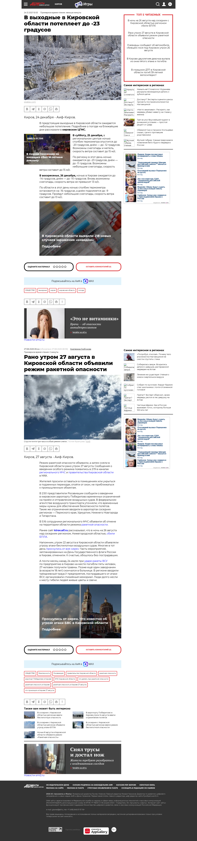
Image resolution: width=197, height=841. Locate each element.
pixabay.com (30, 102)
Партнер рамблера (72, 830)
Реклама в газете (75, 788)
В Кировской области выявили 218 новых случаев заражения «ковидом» (76, 238)
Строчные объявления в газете (102, 788)
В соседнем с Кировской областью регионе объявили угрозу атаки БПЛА (51, 725)
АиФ (88, 441)
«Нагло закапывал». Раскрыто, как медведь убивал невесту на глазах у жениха (154, 112)
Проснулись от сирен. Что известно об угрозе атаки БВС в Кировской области (75, 621)
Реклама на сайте (55, 788)
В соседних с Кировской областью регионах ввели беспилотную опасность (49, 715)
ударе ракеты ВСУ (96, 561)
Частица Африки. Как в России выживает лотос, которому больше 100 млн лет (154, 407)
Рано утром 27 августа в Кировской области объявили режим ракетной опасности (148, 35)
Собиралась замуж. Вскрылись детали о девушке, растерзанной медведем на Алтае (153, 367)
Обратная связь (147, 785)
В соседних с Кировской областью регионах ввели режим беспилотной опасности (102, 725)
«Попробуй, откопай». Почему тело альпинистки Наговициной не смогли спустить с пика (154, 356)
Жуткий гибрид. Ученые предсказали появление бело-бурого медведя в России (155, 142)
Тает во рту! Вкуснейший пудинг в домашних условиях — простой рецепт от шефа (153, 122)
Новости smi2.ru (34, 339)
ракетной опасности (94, 524)
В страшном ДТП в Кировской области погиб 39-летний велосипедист (148, 72)
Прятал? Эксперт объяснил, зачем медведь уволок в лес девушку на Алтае (153, 397)
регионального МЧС (52, 472)
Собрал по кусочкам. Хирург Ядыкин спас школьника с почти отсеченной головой (155, 387)
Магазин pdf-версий (126, 785)
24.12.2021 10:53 (31, 12)
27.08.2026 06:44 (32, 349)
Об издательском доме (57, 785)
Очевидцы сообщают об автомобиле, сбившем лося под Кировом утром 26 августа (148, 48)
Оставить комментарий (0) (98, 267)
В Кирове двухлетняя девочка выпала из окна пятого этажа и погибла (148, 60)
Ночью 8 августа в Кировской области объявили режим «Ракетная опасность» (51, 734)
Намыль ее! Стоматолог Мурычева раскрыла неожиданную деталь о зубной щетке (153, 91)
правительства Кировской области (91, 472)
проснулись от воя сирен (62, 548)
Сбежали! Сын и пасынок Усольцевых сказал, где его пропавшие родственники (155, 132)
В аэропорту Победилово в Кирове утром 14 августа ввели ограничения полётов (100, 715)
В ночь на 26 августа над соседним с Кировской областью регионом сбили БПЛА (148, 23)
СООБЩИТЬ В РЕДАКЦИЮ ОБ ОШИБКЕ (138, 788)
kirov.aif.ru (61, 530)
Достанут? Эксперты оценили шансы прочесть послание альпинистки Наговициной (155, 102)
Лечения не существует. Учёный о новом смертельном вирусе (153, 375)
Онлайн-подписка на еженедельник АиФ (93, 785)
